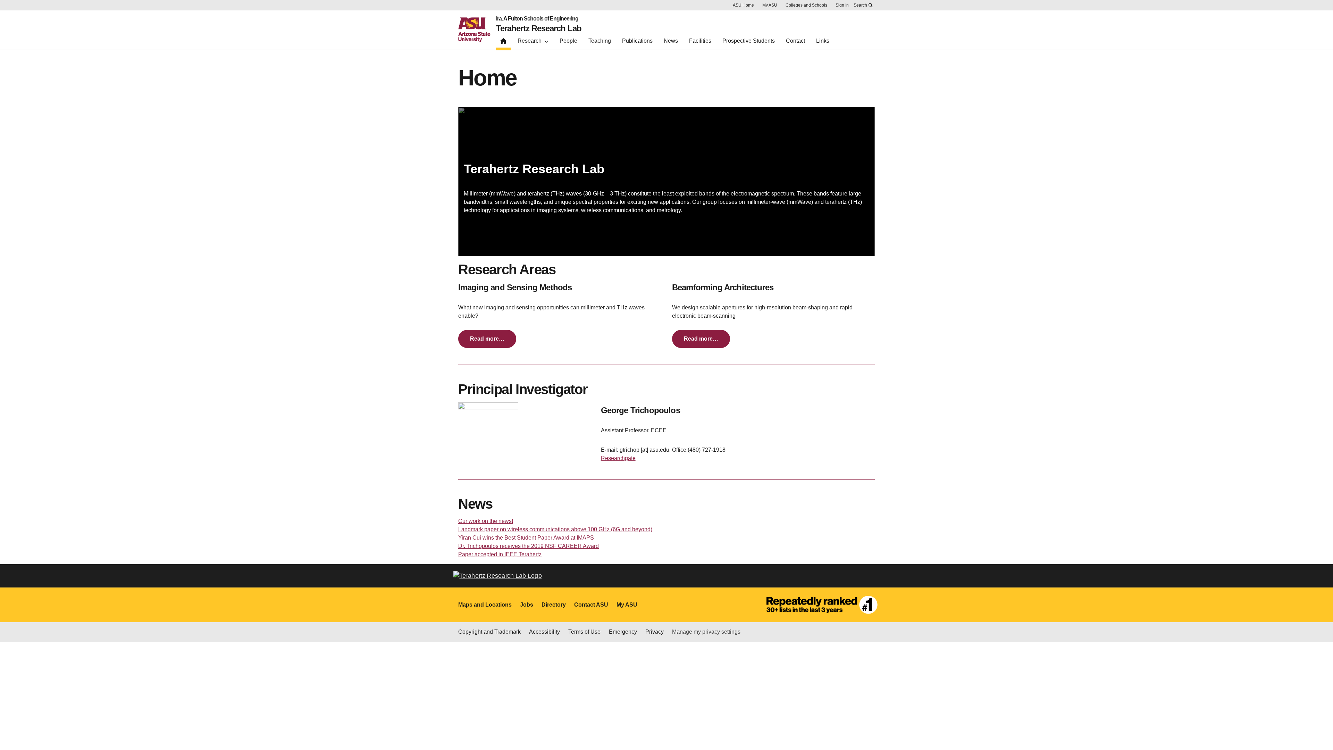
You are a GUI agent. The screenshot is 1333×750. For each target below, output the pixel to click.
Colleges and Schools (806, 5)
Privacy (654, 632)
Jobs (526, 605)
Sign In (842, 5)
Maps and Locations (485, 605)
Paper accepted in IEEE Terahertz (500, 554)
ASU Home (743, 5)
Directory (554, 605)
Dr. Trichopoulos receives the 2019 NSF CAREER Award (528, 546)
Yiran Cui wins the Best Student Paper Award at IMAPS (526, 538)
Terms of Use (584, 632)
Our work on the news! (485, 521)
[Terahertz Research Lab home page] (503, 42)
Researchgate (618, 458)
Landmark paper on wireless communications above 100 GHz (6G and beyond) (555, 529)
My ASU (769, 5)
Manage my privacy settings (706, 632)
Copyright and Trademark (489, 632)
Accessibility (544, 632)
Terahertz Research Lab (538, 28)
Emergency (623, 632)
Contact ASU (591, 605)
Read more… (487, 339)
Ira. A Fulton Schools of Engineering (537, 19)
